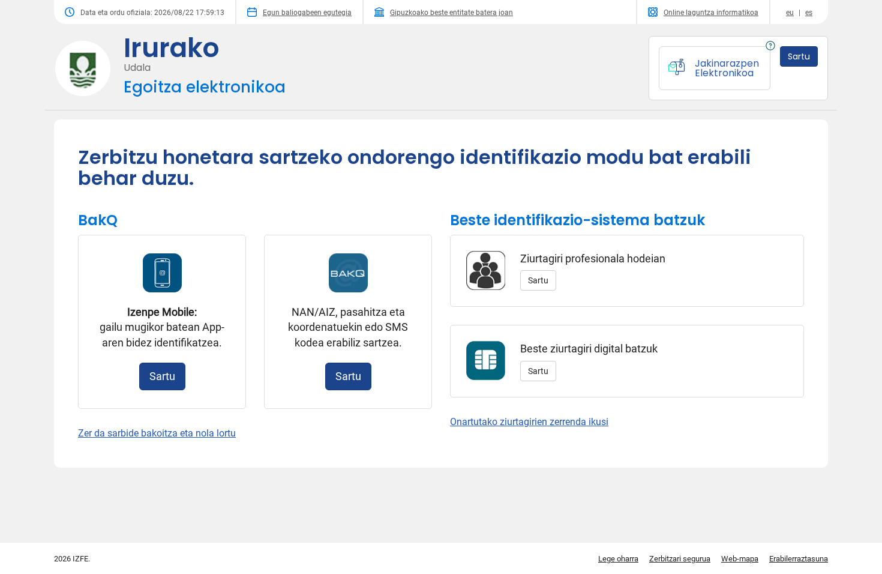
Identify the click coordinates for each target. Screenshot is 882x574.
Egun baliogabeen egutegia (307, 12)
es (808, 12)
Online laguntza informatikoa (711, 12)
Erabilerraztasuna (798, 558)
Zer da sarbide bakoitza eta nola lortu (157, 433)
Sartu (162, 376)
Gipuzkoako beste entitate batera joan (451, 12)
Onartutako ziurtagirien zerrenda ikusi (529, 421)
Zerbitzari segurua (679, 558)
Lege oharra (618, 558)
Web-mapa (739, 558)
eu (790, 12)
